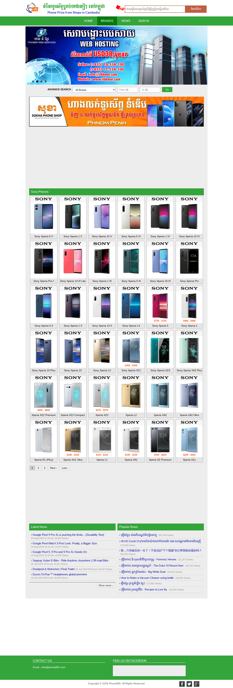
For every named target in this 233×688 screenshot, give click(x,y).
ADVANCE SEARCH (59, 89)
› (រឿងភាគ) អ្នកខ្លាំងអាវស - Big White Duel (142, 571)
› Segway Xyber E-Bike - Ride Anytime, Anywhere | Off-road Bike (69, 560)
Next (206, 48)
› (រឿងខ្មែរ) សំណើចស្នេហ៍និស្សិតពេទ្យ (138, 534)
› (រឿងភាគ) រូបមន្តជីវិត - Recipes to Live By (143, 589)
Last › (65, 467)
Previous (26, 48)
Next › (53, 467)
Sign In (143, 20)
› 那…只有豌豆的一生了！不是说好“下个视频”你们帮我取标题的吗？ (160, 550)
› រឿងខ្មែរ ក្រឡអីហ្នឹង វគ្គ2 (132, 583)
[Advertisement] (116, 160)
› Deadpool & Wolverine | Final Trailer (53, 569)
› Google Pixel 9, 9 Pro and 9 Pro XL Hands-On (59, 551)
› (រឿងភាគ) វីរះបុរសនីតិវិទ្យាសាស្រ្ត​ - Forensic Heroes (147, 559)
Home (88, 20)
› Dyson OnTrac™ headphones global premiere (59, 574)
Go (167, 89)
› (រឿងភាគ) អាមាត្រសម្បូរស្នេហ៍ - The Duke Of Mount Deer (151, 565)
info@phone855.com (53, 667)
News (125, 20)
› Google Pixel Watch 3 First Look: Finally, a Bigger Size (64, 543)
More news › (106, 585)
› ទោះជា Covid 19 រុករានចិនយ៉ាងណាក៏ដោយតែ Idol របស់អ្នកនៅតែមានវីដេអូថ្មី (160, 541)
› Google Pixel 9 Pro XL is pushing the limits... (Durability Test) (67, 534)
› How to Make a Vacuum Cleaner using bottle (146, 577)
